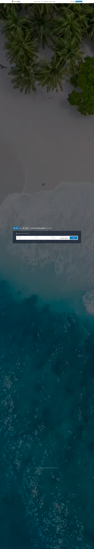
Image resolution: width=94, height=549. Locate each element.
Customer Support (52, 1)
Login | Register (79, 1)
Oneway (20, 233)
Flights (35, 1)
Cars (42, 1)
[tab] (16, 228)
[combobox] (24, 238)
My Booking (46, 1)
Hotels (39, 1)
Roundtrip (26, 233)
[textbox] (24, 238)
